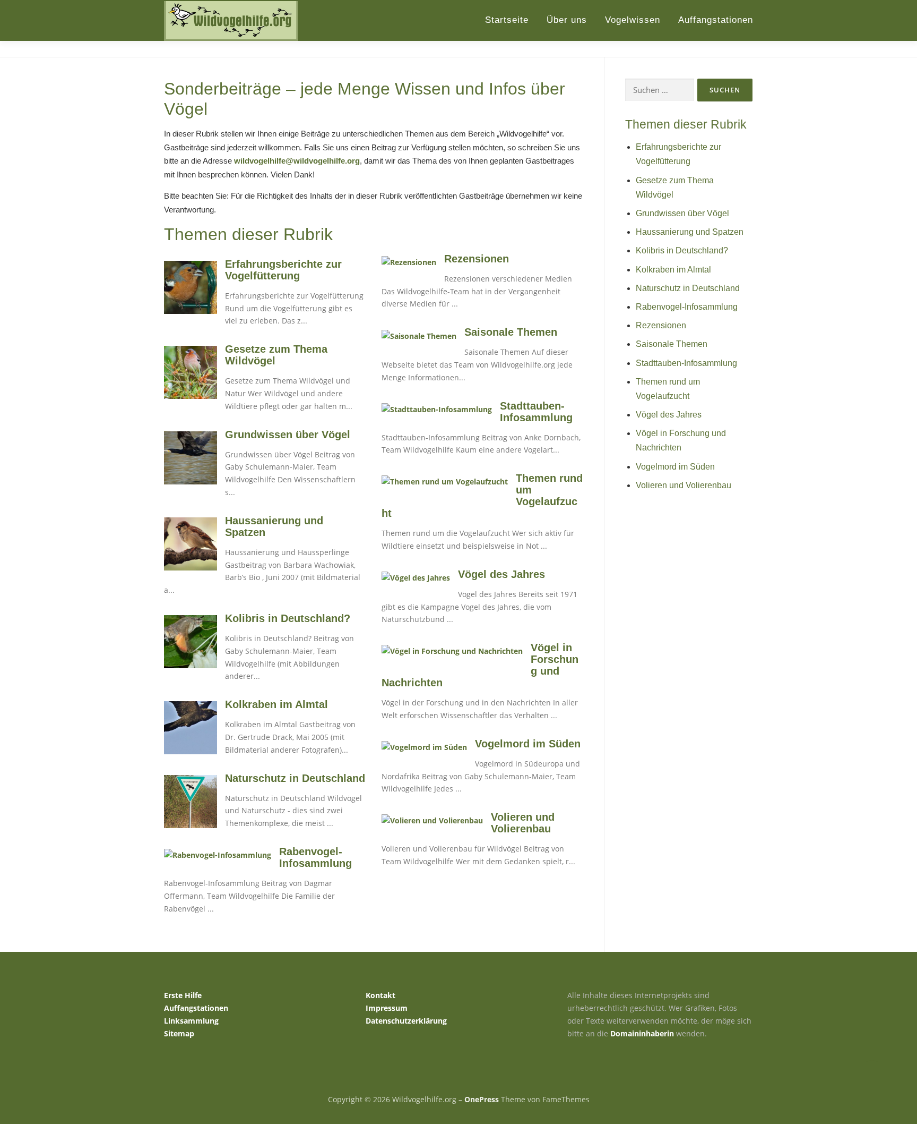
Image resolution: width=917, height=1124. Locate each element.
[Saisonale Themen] (419, 335)
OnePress (481, 1099)
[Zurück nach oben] (872, 1074)
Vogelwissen (632, 20)
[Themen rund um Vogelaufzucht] (445, 481)
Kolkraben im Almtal (276, 704)
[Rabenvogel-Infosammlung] (217, 854)
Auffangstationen (715, 20)
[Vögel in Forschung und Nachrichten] (452, 650)
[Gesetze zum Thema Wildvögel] (190, 372)
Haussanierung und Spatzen (689, 231)
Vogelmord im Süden (528, 744)
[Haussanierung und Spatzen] (190, 543)
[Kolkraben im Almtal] (190, 727)
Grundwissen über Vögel (287, 434)
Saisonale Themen (510, 332)
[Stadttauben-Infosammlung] (437, 409)
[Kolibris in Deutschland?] (190, 641)
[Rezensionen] (409, 262)
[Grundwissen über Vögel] (190, 457)
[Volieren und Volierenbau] (432, 820)
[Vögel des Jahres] (416, 577)
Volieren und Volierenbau (523, 823)
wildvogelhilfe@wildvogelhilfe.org (297, 160)
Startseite (507, 20)
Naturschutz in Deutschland (295, 778)
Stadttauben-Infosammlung (536, 411)
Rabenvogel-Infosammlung (315, 857)
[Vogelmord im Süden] (424, 747)
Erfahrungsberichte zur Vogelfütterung (283, 270)
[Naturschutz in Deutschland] (190, 800)
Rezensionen (476, 259)
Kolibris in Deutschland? (287, 618)
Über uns (567, 20)
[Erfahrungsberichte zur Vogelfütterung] (190, 287)
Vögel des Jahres (501, 574)
